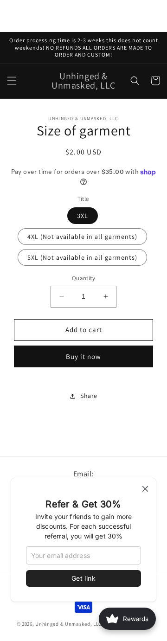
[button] (11, 81)
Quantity (83, 278)
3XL (82, 216)
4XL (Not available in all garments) (82, 236)
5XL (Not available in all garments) (82, 257)
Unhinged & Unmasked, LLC (68, 624)
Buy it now (83, 356)
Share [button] (88, 395)
